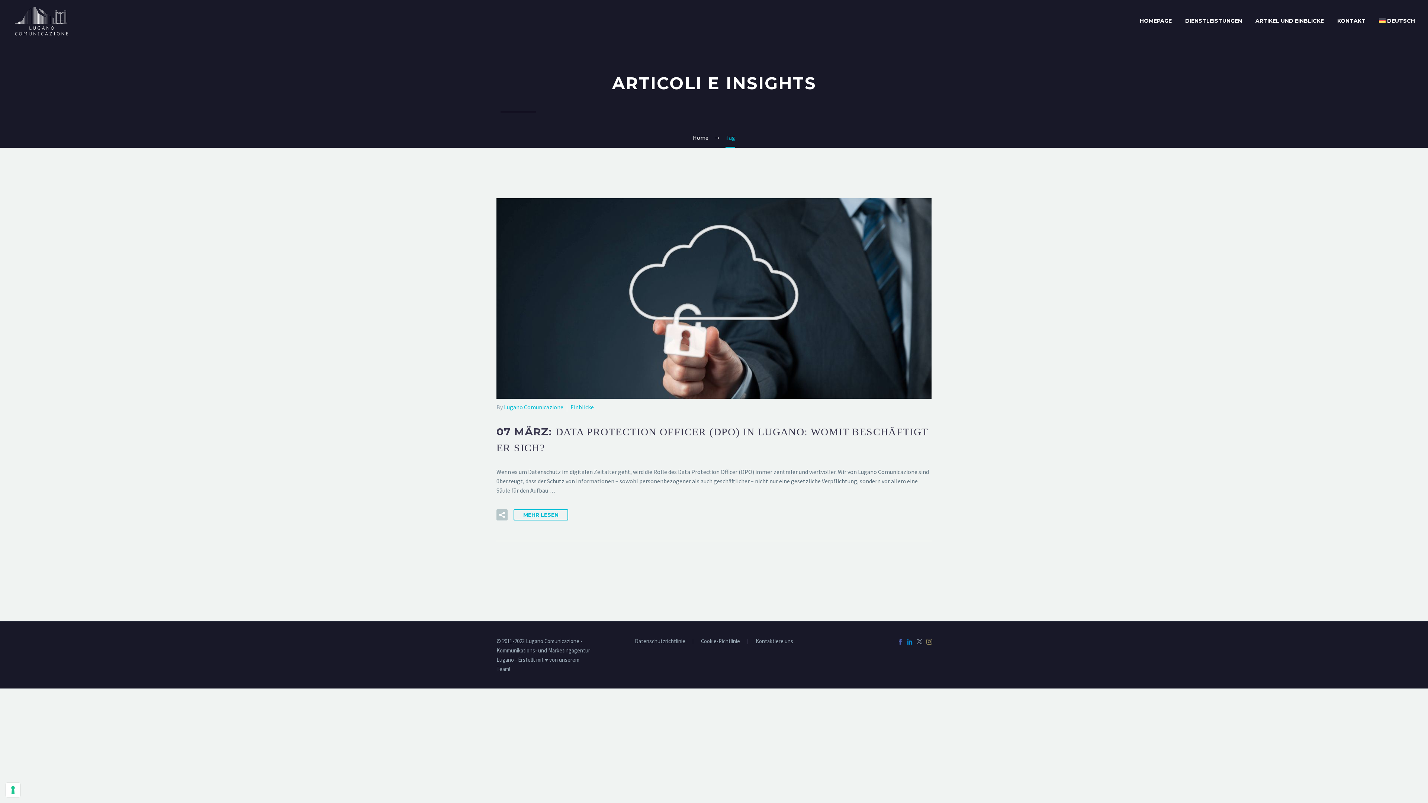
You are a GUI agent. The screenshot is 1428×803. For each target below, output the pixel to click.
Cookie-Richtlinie (720, 641)
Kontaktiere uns (774, 641)
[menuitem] (1397, 21)
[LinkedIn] (910, 642)
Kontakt (1351, 20)
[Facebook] (900, 642)
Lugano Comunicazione (533, 407)
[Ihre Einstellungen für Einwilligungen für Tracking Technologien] (13, 790)
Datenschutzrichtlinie (660, 641)
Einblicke (582, 407)
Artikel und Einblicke (1289, 20)
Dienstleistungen (1213, 20)
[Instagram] (929, 642)
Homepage (1156, 20)
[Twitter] (920, 642)
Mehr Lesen (541, 515)
